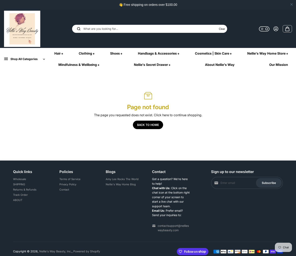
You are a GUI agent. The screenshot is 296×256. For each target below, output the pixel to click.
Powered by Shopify (86, 251)
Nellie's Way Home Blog (121, 184)
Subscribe (269, 182)
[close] (291, 4)
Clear (222, 28)
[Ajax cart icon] (287, 28)
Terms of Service (70, 179)
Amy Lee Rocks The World (122, 179)
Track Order (20, 194)
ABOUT (17, 200)
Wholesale (19, 179)
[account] (275, 28)
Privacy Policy (67, 184)
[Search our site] (78, 28)
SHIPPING (19, 184)
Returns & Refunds (24, 189)
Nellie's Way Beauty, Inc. (55, 251)
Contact (64, 189)
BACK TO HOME (148, 124)
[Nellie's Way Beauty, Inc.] (22, 29)
